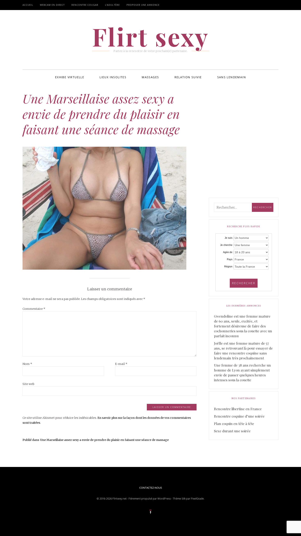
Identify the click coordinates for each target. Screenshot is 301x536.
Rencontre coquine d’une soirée (239, 416)
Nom (27, 364)
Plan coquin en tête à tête (234, 423)
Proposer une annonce (143, 4)
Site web (28, 384)
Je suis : (229, 237)
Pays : (230, 259)
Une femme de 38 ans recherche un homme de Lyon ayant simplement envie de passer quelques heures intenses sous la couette (242, 372)
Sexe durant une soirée (232, 431)
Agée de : (228, 252)
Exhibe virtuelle (69, 77)
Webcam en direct (52, 4)
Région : (229, 266)
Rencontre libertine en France (238, 409)
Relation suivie (188, 77)
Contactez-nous (150, 487)
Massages (150, 77)
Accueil (28, 4)
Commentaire (34, 309)
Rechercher (243, 283)
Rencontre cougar (84, 4)
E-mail (121, 364)
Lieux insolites (113, 77)
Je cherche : (227, 245)
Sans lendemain (231, 77)
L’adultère (112, 4)
